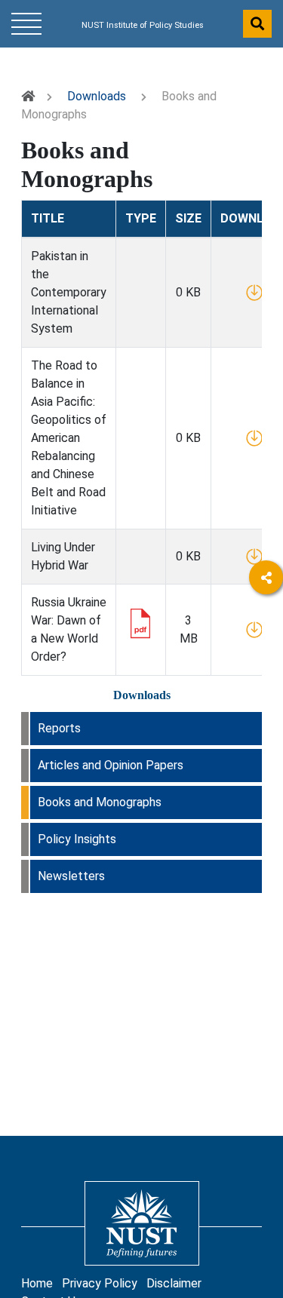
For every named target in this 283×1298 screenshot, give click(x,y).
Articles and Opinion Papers (110, 765)
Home (37, 1283)
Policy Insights (77, 839)
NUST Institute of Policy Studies (143, 25)
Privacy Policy (99, 1283)
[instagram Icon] (266, 745)
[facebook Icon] (266, 620)
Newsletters (71, 876)
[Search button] (257, 24)
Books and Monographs (99, 802)
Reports (59, 728)
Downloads (96, 96)
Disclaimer (173, 1283)
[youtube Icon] (266, 703)
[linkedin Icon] (266, 662)
